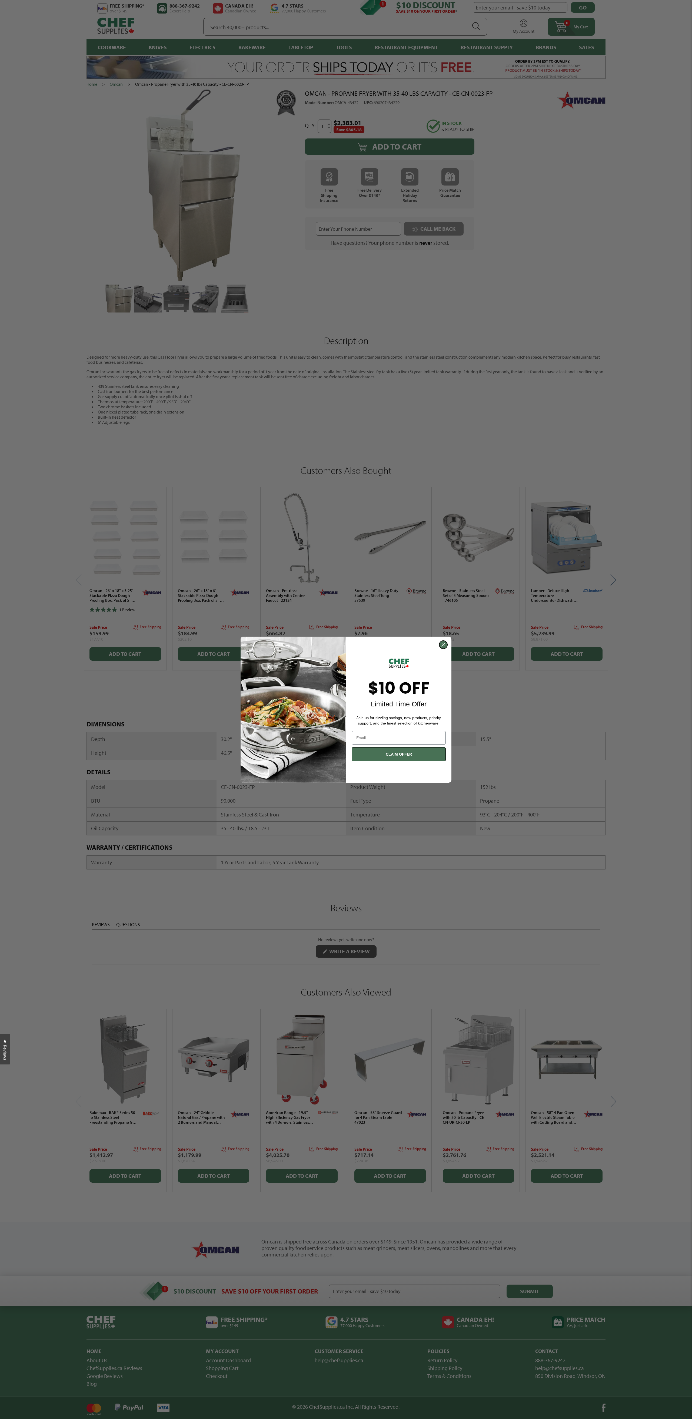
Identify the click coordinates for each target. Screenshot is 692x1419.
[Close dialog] (443, 645)
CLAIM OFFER (399, 754)
